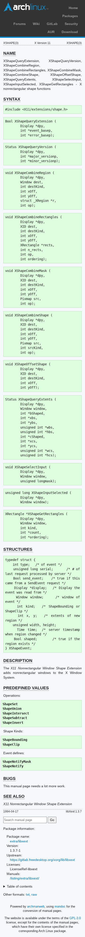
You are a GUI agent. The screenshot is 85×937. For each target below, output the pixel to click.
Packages (70, 16)
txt (28, 894)
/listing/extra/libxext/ (24, 878)
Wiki (36, 24)
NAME (9, 53)
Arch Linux (26, 7)
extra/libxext (19, 841)
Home (73, 8)
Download (70, 32)
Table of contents (19, 886)
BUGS (9, 778)
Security (71, 24)
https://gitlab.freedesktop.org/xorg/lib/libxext (42, 860)
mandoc (60, 906)
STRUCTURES (17, 549)
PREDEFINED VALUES (26, 688)
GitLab (52, 24)
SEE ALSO (14, 796)
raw (34, 894)
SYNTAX (11, 99)
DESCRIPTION (17, 660)
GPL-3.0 (75, 918)
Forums (19, 24)
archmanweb (35, 906)
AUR (51, 32)
